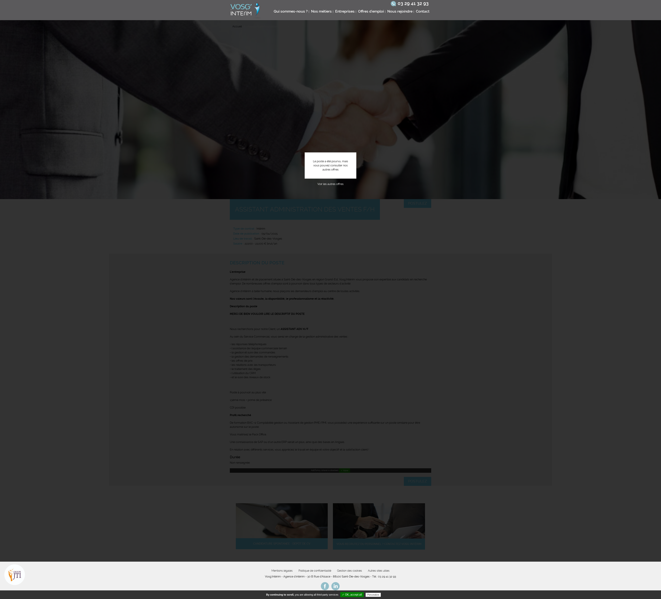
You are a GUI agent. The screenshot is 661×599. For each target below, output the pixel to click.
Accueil (237, 26)
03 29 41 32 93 (413, 3)
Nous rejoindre (399, 11)
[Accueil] (246, 10)
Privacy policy (389, 594)
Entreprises (345, 11)
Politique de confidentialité (314, 570)
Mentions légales (282, 570)
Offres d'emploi (371, 11)
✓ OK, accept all (352, 594)
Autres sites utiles (379, 570)
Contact (422, 11)
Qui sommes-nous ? (291, 11)
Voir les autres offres (330, 184)
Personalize (373, 594)
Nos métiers (321, 11)
